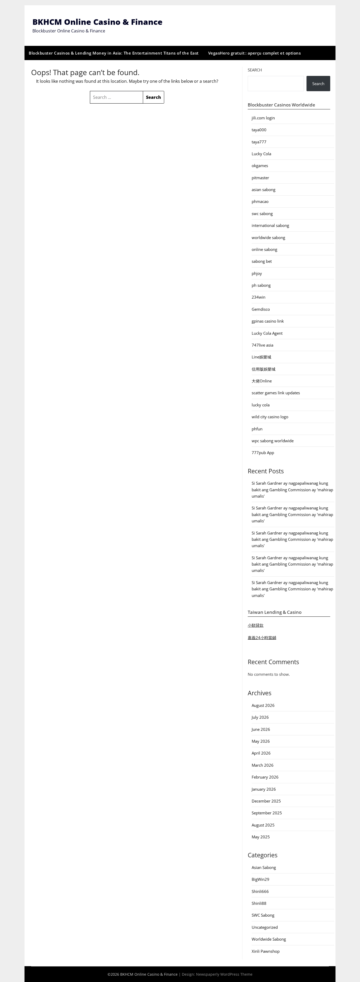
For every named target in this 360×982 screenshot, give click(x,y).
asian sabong (263, 189)
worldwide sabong (268, 237)
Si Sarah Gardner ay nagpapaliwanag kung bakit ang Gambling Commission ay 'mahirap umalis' (292, 489)
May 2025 (261, 836)
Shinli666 (260, 891)
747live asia (262, 345)
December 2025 (266, 801)
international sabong (270, 225)
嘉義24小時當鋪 (262, 637)
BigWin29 (260, 879)
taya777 (259, 141)
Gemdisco (261, 309)
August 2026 (263, 705)
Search (255, 69)
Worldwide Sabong (269, 939)
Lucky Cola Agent (267, 333)
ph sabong (261, 285)
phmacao (260, 201)
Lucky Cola (261, 153)
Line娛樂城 (261, 356)
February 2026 (265, 777)
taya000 (259, 129)
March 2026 (263, 765)
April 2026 (261, 753)
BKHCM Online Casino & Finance (97, 21)
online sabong (264, 249)
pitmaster (260, 177)
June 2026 (261, 729)
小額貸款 (256, 625)
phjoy (257, 273)
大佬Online (262, 380)
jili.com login (263, 117)
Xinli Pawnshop (266, 951)
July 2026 (260, 717)
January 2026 (264, 789)
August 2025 (263, 825)
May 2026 (261, 741)
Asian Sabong (264, 867)
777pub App (263, 452)
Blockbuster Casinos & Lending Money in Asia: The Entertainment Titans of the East (114, 53)
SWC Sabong (263, 915)
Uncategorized (265, 927)
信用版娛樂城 (263, 369)
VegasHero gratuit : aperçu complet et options (254, 53)
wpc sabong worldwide (273, 440)
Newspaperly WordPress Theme (224, 974)
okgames (260, 165)
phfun (257, 428)
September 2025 (267, 812)
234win (258, 297)
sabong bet (262, 261)
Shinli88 (259, 903)
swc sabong (262, 213)
